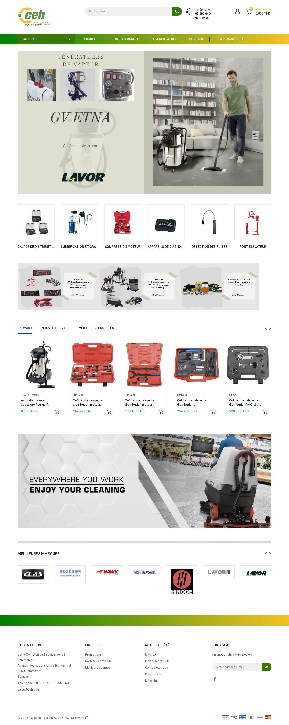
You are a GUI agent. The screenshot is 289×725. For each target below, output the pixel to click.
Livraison (151, 654)
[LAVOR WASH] (256, 572)
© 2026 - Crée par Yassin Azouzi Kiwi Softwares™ (53, 718)
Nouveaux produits (98, 661)
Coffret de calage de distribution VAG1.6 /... (245, 402)
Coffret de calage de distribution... (191, 402)
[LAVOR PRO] (219, 572)
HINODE (78, 395)
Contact (196, 39)
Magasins (151, 681)
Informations (29, 645)
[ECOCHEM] (70, 573)
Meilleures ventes (98, 668)
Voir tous (36, 247)
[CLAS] (33, 574)
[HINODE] (182, 581)
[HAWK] (107, 572)
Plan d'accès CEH (230, 39)
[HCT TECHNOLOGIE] (144, 572)
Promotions (93, 654)
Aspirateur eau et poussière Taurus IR (35, 402)
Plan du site (153, 674)
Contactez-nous (156, 668)
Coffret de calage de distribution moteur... (87, 402)
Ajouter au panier (57, 412)
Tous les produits (125, 39)
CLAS (233, 395)
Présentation (164, 39)
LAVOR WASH (30, 395)
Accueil (90, 39)
